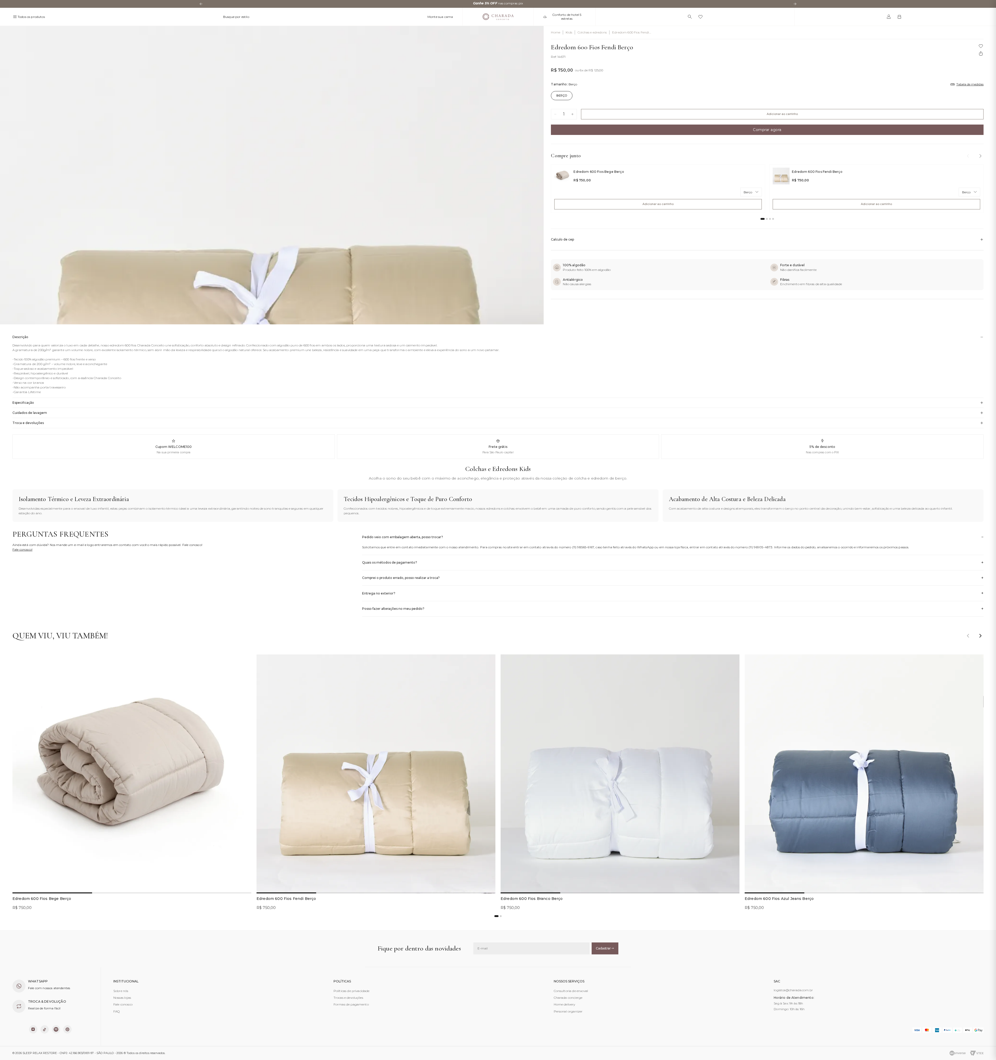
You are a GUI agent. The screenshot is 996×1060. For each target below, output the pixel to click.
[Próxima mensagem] (795, 4)
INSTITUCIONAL (126, 981)
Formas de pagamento (351, 1004)
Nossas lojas (122, 998)
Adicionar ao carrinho (782, 114)
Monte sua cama (440, 17)
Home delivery (564, 1004)
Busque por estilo (236, 17)
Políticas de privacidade (352, 991)
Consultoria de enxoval (571, 991)
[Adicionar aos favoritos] (243, 662)
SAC (777, 981)
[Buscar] (690, 16)
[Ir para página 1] (762, 219)
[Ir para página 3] (770, 219)
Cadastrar (603, 948)
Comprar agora (767, 129)
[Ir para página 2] (767, 219)
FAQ (116, 1011)
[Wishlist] (700, 16)
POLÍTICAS (342, 981)
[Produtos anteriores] (968, 156)
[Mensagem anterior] (201, 4)
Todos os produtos (31, 17)
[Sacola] (899, 16)
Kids (569, 32)
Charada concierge (568, 998)
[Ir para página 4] (773, 219)
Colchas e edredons (592, 32)
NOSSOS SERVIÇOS (569, 981)
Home (555, 32)
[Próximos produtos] (980, 156)
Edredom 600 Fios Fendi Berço (630, 32)
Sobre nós (120, 991)
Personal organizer (568, 1011)
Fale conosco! (22, 549)
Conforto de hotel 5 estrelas (566, 16)
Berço (561, 95)
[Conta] (888, 16)
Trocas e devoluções (348, 998)
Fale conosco (123, 1004)
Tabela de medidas (970, 84)
